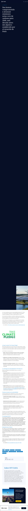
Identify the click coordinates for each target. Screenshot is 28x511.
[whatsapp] (12, 459)
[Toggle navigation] (27, 1)
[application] (14, 508)
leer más (18, 501)
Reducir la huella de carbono (12, 451)
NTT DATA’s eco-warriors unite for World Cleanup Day (16, 324)
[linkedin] (9, 459)
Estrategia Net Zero (5, 451)
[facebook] (7, 459)
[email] (5, 459)
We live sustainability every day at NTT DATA (14, 442)
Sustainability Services (19, 451)
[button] (24, 1)
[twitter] (11, 459)
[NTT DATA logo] (3, 1)
